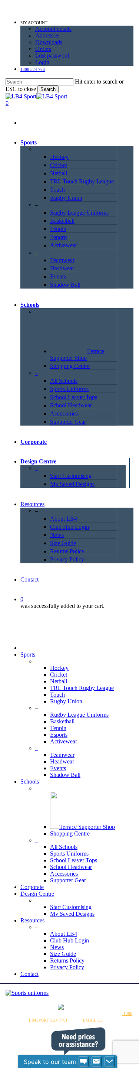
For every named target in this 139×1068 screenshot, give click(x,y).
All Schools (63, 847)
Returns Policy (67, 960)
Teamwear (62, 755)
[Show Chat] (83, 1061)
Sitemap (100, 1013)
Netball (58, 681)
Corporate (32, 887)
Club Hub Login (69, 940)
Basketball (62, 721)
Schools (29, 781)
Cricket (58, 674)
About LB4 (63, 934)
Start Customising (71, 907)
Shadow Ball (65, 775)
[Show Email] (96, 1061)
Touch (57, 694)
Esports (58, 735)
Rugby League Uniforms (79, 715)
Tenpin (58, 728)
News (57, 947)
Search (48, 89)
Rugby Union (66, 701)
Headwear (62, 761)
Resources (32, 920)
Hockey (59, 668)
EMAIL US (92, 1020)
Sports (27, 654)
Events (58, 768)
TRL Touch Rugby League (82, 688)
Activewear (63, 741)
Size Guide (63, 954)
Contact (29, 974)
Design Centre (37, 893)
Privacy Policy (67, 967)
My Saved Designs (72, 914)
